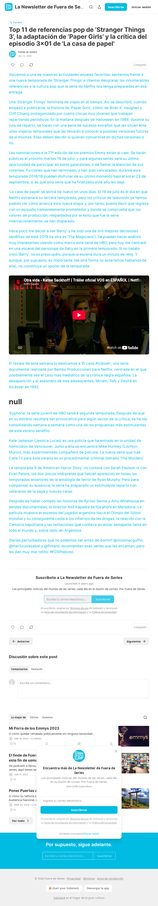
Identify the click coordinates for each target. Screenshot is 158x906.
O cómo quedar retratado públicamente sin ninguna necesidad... (51, 734)
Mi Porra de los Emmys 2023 (34, 728)
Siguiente (134, 641)
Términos (89, 878)
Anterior (23, 641)
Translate (17, 22)
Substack (59, 898)
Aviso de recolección (110, 878)
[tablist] (27, 669)
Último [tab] (34, 717)
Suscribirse (116, 7)
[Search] (91, 7)
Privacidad (74, 878)
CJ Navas (36, 738)
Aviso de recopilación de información (65, 822)
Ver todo (18, 821)
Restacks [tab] (36, 669)
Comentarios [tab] (19, 669)
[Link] (3, 401)
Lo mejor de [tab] (18, 717)
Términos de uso (79, 818)
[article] (79, 736)
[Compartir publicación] (99, 7)
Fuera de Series (27, 52)
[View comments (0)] (22, 65)
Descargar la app (98, 888)
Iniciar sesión (141, 7)
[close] (116, 751)
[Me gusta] (13, 65)
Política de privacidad (104, 822)
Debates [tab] (47, 717)
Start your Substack (65, 888)
